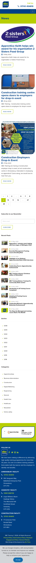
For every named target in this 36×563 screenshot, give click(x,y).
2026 (5, 326)
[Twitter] (12, 452)
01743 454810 (26, 6)
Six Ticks (27, 542)
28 (4, 204)
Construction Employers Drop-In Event (15, 158)
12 (18, 200)
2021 (5, 347)
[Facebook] (10, 452)
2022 (5, 342)
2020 (5, 351)
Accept (18, 560)
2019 (5, 355)
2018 (5, 359)
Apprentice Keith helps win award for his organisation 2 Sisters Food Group (18, 48)
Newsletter (7, 408)
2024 (5, 334)
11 (13, 200)
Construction (8, 382)
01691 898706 (9, 493)
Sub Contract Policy (19, 538)
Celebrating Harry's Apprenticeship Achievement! (20, 267)
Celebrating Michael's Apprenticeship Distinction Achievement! (21, 304)
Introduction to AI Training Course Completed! (19, 289)
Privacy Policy (8, 538)
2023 (5, 338)
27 (28, 200)
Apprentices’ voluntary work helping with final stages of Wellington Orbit (20, 244)
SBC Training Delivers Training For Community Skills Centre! (20, 282)
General (6, 395)
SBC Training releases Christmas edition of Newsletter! (19, 274)
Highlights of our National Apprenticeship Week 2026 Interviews (21, 259)
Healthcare (7, 403)
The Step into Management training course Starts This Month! (20, 312)
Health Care (7, 399)
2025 (5, 330)
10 (8, 200)
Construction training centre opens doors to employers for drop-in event (18, 95)
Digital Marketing (9, 387)
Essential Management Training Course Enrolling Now (19, 252)
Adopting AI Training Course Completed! (18, 297)
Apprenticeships (9, 374)
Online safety (8, 412)
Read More (7, 65)
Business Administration (11, 378)
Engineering (7, 391)
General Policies (24, 540)
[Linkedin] (18, 452)
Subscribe (7, 227)
